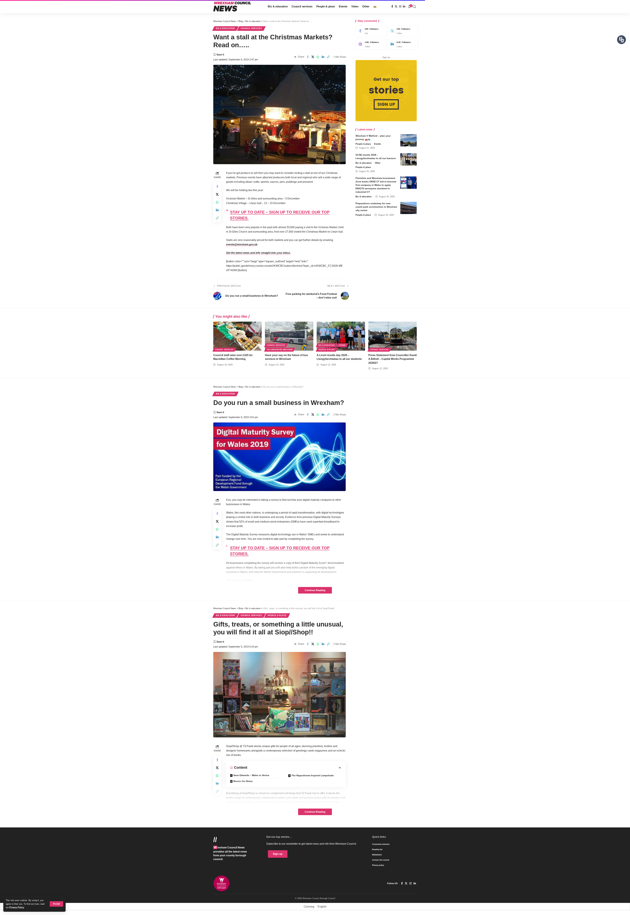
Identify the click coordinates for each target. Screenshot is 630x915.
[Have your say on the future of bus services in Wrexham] (289, 336)
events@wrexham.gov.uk (241, 244)
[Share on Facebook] (307, 57)
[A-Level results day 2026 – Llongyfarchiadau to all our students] (341, 336)
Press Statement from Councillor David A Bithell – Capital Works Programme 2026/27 (392, 359)
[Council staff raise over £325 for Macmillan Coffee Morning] (237, 336)
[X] (396, 6)
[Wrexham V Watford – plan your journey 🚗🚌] (408, 140)
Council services (251, 28)
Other (377, 163)
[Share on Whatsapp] (318, 57)
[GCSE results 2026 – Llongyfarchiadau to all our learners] (408, 159)
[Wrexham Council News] (232, 6)
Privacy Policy (16, 907)
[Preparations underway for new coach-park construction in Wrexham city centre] (408, 208)
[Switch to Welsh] (374, 6)
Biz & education (225, 28)
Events (377, 144)
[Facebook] (392, 6)
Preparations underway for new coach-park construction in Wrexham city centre (376, 207)
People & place (363, 144)
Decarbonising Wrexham (279, 349)
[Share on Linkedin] (323, 57)
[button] (56, 904)
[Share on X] (312, 57)
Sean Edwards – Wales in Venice (251, 775)
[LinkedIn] (404, 6)
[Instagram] (400, 6)
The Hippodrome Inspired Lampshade (312, 775)
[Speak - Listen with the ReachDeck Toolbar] (621, 39)
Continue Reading (315, 590)
